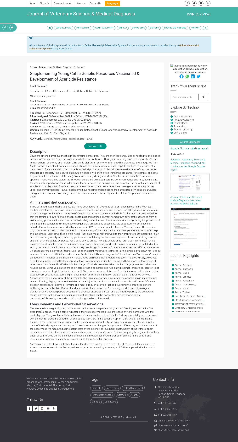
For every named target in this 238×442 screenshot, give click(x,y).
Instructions (82, 28)
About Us (44, 3)
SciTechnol (107, 417)
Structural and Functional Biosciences (194, 300)
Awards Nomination (190, 142)
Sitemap (80, 3)
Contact (195, 28)
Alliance (134, 395)
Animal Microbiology (185, 284)
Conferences (180, 132)
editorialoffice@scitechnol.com (174, 420)
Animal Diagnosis (184, 269)
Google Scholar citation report (189, 148)
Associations (180, 126)
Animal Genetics (183, 276)
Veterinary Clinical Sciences (189, 308)
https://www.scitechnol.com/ (173, 425)
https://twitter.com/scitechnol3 (173, 430)
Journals (96, 388)
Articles (123, 28)
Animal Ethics (182, 273)
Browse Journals (63, 3)
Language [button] (112, 3)
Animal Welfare (182, 292)
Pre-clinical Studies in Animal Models (193, 296)
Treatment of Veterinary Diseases (192, 304)
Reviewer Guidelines (184, 119)
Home (32, 3)
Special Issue (138, 28)
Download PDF (95, 146)
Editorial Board (63, 28)
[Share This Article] (181, 76)
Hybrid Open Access (102, 395)
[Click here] (190, 182)
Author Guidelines (183, 116)
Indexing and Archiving (175, 28)
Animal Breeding (183, 265)
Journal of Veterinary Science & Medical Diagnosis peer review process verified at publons (186, 200)
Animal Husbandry (184, 280)
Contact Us (95, 3)
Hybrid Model (180, 123)
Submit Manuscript (104, 28)
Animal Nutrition (183, 288)
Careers (96, 401)
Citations (154, 28)
